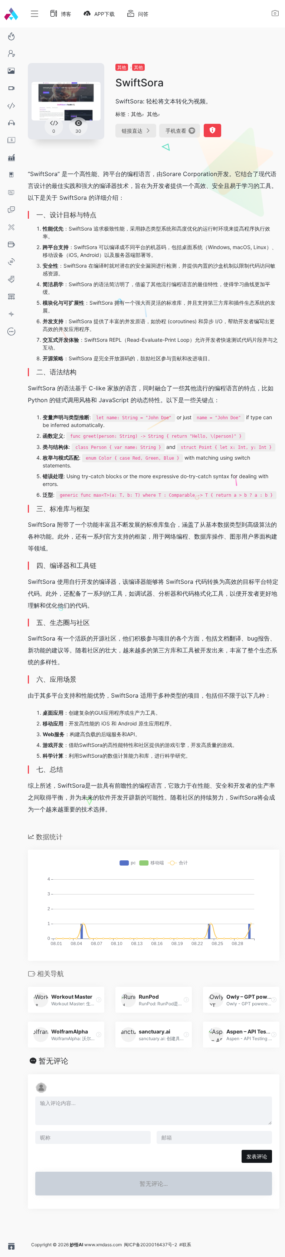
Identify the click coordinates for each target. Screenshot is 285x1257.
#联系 (185, 1244)
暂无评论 (53, 1060)
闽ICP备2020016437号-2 (150, 1244)
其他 (121, 67)
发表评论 (256, 1156)
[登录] (275, 14)
